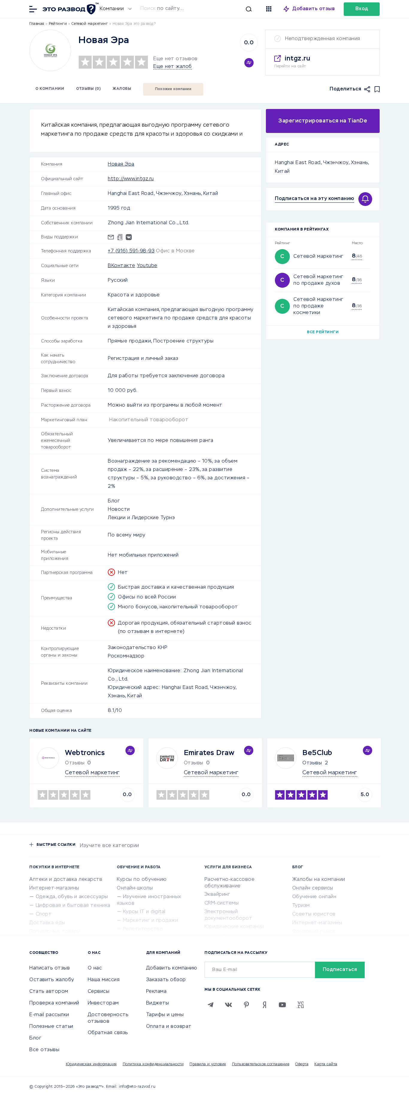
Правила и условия (208, 1064)
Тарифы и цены (165, 1015)
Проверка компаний (54, 1003)
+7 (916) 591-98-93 (131, 251)
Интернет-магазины (54, 888)
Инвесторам (103, 1003)
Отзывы (312, 763)
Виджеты (157, 1003)
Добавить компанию (171, 968)
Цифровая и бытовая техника (73, 905)
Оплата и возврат (169, 1026)
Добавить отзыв (314, 9)
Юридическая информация (91, 1064)
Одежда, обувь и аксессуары (72, 897)
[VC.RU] (300, 1004)
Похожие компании (173, 89)
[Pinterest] (246, 1004)
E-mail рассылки (49, 1015)
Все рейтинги (323, 332)
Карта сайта (325, 1064)
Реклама (156, 991)
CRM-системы (222, 903)
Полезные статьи (51, 1026)
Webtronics (85, 753)
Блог (35, 1038)
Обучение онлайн (314, 897)
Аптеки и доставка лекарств (65, 879)
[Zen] (264, 1004)
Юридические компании (234, 927)
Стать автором (48, 991)
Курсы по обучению (142, 879)
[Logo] (50, 50)
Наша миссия (104, 980)
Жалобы (122, 89)
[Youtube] (282, 1004)
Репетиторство (143, 929)
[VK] (228, 1004)
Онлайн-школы (135, 888)
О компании (49, 89)
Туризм (301, 905)
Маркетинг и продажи (150, 920)
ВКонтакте (121, 265)
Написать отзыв (49, 968)
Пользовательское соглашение (261, 1064)
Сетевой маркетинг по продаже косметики (318, 306)
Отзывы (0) (88, 89)
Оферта (301, 1064)
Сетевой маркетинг (318, 256)
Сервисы (99, 991)
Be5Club (317, 753)
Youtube (147, 265)
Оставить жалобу (51, 980)
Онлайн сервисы (312, 888)
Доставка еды (47, 923)
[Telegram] (210, 1004)
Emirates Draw (209, 753)
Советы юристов (314, 914)
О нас (95, 968)
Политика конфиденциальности (153, 1064)
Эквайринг (217, 894)
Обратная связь (108, 1033)
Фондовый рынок (314, 931)
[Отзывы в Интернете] (70, 8)
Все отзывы (44, 1050)
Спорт (44, 914)
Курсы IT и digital (144, 912)
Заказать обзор (166, 980)
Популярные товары (55, 931)
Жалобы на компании (318, 879)
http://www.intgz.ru (131, 179)
